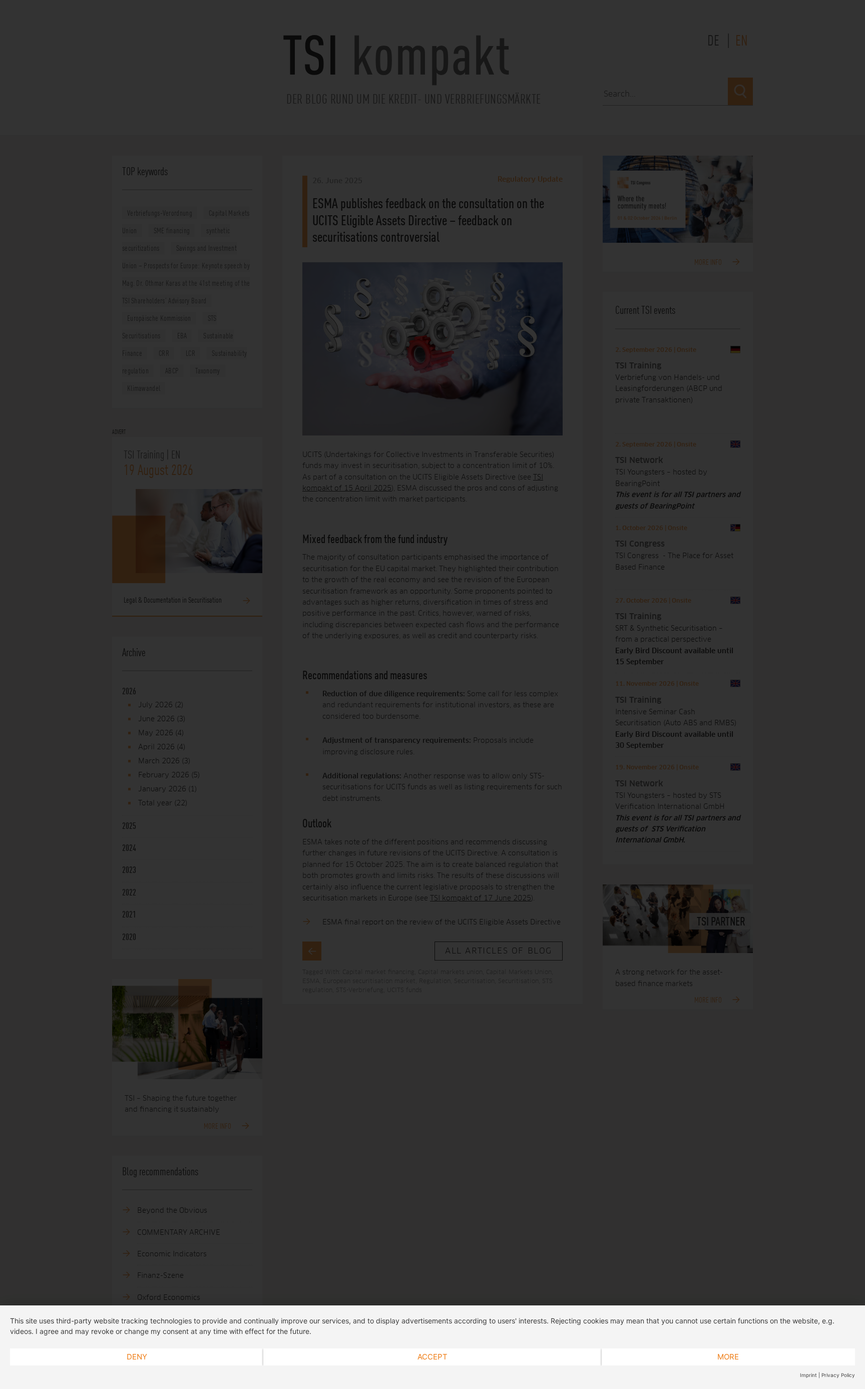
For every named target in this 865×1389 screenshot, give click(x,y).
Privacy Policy (838, 1375)
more (728, 1356)
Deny (137, 1356)
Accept (432, 1356)
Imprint (808, 1375)
